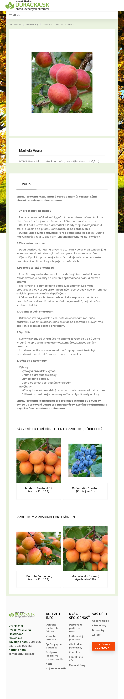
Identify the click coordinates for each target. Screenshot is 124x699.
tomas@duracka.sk (22, 654)
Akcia (49, 663)
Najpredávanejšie (56, 668)
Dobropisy (98, 630)
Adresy (96, 634)
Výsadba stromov (51, 638)
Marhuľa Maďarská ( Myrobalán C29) (38, 489)
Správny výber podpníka (54, 646)
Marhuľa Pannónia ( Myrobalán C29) (39, 577)
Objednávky (99, 625)
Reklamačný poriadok (76, 638)
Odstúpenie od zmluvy (102, 646)
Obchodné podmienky (75, 646)
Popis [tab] (26, 184)
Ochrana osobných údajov (52, 628)
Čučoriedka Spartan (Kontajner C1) (85, 489)
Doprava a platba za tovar (75, 628)
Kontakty (74, 652)
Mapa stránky (77, 665)
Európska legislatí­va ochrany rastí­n (54, 656)
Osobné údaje (100, 620)
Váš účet (99, 613)
